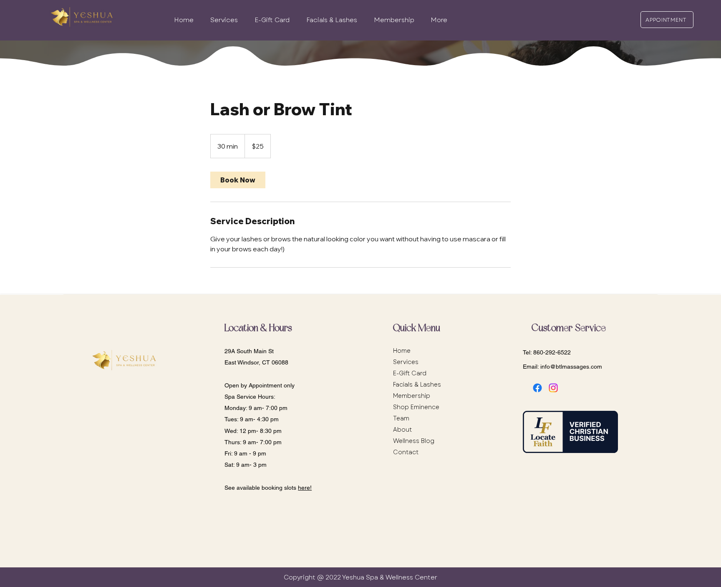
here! (305, 487)
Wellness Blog (413, 441)
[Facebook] (537, 388)
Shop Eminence (416, 407)
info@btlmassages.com (571, 366)
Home (402, 351)
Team (401, 418)
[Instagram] (553, 388)
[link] (237, 180)
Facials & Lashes (417, 384)
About (402, 429)
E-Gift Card (409, 373)
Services (405, 362)
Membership (411, 396)
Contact (405, 452)
